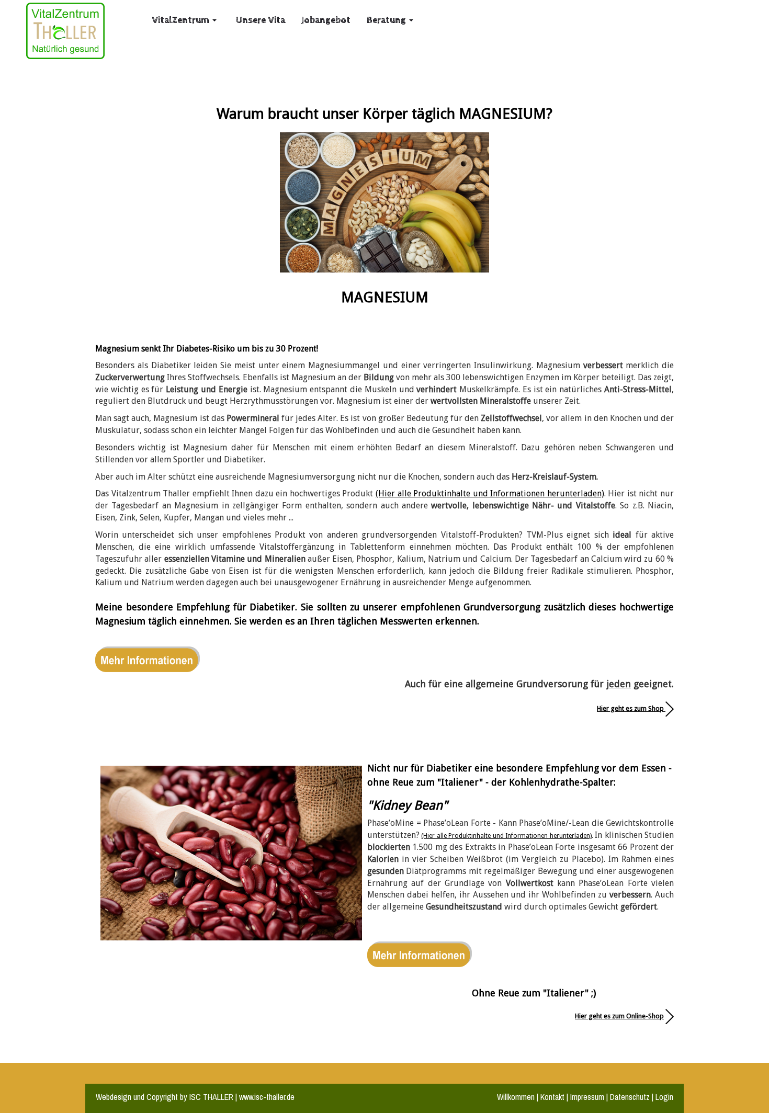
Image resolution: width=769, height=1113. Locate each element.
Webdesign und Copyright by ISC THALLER (164, 1097)
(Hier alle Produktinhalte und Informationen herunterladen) (490, 493)
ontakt (554, 1097)
